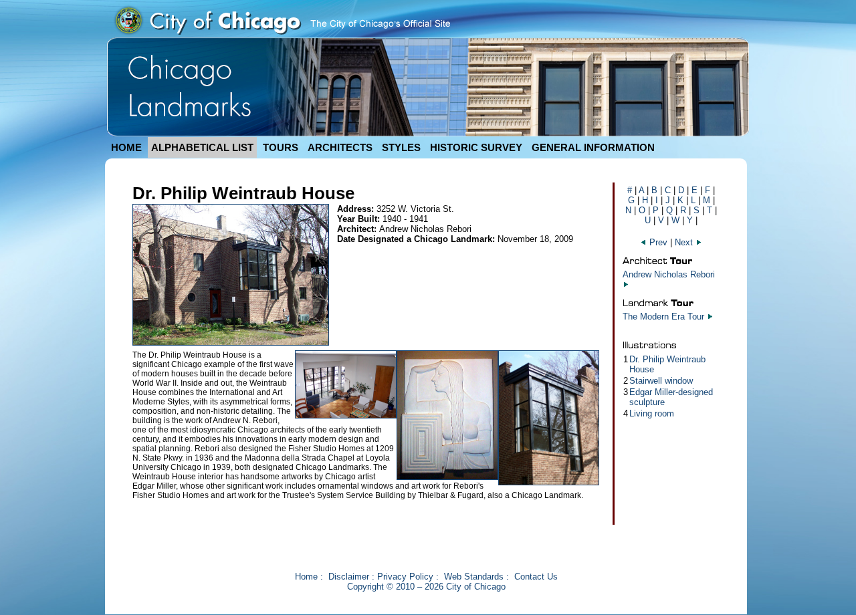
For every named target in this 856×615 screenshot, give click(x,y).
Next (685, 242)
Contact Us (536, 577)
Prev (657, 242)
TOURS (280, 147)
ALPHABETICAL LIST (202, 147)
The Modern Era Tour (663, 317)
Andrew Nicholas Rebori (669, 274)
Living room (651, 413)
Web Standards (474, 577)
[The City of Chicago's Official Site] (281, 34)
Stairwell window (661, 381)
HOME (126, 147)
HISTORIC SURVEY (476, 147)
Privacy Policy (405, 577)
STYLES (401, 147)
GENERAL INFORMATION (593, 147)
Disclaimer (348, 577)
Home (306, 577)
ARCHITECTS (340, 147)
